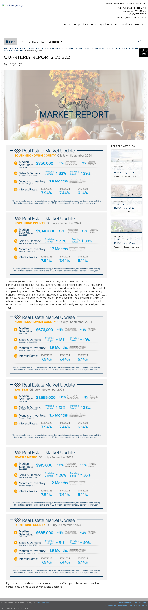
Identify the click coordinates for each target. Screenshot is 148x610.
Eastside (8, 49)
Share (143, 54)
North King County (24, 49)
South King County (120, 49)
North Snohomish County (49, 49)
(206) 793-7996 (137, 14)
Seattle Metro (101, 49)
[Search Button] (140, 42)
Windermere (43, 603)
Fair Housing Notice (137, 605)
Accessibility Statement (116, 605)
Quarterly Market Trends (78, 49)
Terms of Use (125, 603)
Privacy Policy (140, 603)
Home (67, 24)
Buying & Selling (102, 26)
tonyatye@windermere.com (130, 17)
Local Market (124, 26)
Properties (81, 26)
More (139, 26)
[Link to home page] (14, 5)
